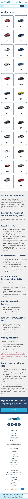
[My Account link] (17, 2)
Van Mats (14, 442)
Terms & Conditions (14, 462)
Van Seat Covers (14, 440)
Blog (14, 466)
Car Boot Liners (14, 439)
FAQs (14, 455)
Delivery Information (14, 456)
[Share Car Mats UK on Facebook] (12, 424)
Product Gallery (14, 453)
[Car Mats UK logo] (14, 419)
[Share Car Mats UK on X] (8, 424)
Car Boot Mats (14, 437)
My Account (14, 460)
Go (22, 6)
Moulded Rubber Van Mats (14, 444)
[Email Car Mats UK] (19, 424)
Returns (14, 458)
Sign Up (14, 409)
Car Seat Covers (14, 435)
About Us (14, 451)
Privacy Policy (14, 464)
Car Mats (14, 433)
